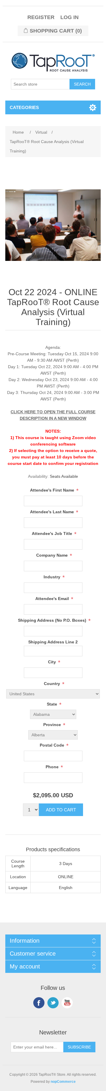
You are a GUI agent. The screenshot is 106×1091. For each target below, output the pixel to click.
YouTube (67, 1002)
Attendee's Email (52, 598)
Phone (53, 767)
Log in (69, 17)
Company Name (52, 555)
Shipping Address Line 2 (53, 642)
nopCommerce (63, 1082)
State (52, 704)
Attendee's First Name (52, 490)
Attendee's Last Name (52, 511)
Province (52, 725)
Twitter (53, 1002)
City (52, 662)
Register (40, 17)
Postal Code (52, 745)
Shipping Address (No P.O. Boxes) (52, 620)
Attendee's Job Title (52, 533)
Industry (53, 577)
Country (52, 684)
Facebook (38, 1002)
